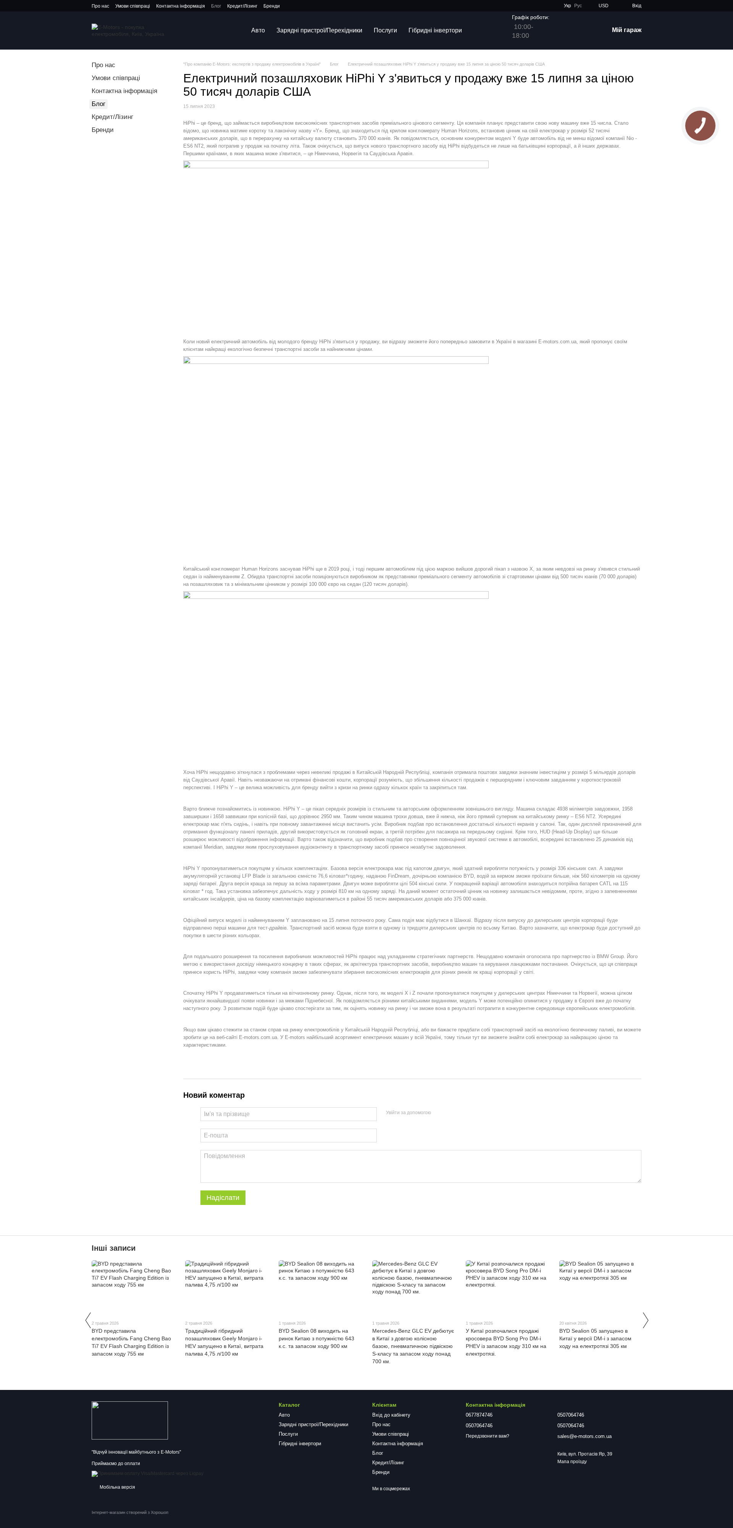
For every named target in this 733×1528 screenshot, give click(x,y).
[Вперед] (645, 1320)
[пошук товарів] (481, 30)
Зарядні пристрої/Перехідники (319, 30)
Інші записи (114, 1248)
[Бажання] (563, 30)
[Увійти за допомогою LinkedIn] (463, 1113)
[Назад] (88, 1320)
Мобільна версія (116, 1487)
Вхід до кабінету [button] (391, 1415)
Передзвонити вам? (487, 1436)
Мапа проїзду (572, 1461)
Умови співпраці (132, 6)
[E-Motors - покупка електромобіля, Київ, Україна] (130, 1420)
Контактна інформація (180, 6)
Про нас (100, 6)
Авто (258, 30)
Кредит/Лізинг (242, 6)
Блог (216, 6)
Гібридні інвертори (435, 30)
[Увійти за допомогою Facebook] (439, 1113)
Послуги (385, 30)
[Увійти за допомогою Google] (451, 1113)
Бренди (271, 6)
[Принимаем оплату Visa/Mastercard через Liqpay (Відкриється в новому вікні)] (147, 1473)
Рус (578, 5)
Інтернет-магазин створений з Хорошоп (130, 1512)
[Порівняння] (583, 30)
